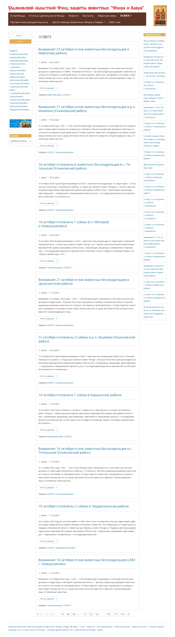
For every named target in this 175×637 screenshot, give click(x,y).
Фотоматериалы (105, 626)
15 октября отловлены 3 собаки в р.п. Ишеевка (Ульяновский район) (86, 339)
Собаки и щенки (156, 626)
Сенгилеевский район (20, 83)
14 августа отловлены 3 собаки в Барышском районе (154, 189)
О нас (82, 626)
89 (74, 614)
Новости (73, 15)
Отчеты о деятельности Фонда (47, 15)
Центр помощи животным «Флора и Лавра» (77, 22)
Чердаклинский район (65, 547)
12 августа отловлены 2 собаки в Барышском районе (154, 297)
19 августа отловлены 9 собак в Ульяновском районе (154, 126)
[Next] (128, 614)
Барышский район (55, 436)
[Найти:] (20, 35)
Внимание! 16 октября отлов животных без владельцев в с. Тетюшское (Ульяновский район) (85, 450)
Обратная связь (107, 15)
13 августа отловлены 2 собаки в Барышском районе (154, 256)
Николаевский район (19, 80)
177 (115, 614)
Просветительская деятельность (29, 22)
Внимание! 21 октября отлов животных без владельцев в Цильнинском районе (83, 281)
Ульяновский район (64, 152)
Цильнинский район (64, 325)
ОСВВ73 (125, 15)
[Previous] (38, 614)
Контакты (88, 15)
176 (108, 614)
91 (85, 614)
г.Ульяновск (15, 67)
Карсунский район (18, 70)
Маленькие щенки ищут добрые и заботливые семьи (154, 98)
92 (91, 614)
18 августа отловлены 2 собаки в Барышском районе (154, 155)
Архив (100, 630)
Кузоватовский (17, 73)
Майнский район (54, 94)
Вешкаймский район (19, 60)
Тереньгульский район (20, 99)
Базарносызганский (19, 54)
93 (97, 614)
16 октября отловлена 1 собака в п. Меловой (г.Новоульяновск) (73, 224)
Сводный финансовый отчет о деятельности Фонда (71, 630)
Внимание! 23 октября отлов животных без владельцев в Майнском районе (83, 51)
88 (68, 614)
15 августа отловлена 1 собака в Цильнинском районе (154, 177)
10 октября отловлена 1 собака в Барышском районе (80, 395)
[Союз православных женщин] (20, 127)
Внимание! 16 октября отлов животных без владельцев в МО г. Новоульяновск (86, 562)
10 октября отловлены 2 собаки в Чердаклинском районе (83, 506)
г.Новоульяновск (54, 267)
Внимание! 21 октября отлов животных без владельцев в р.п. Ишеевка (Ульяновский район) (87, 109)
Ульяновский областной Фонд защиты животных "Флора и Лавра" (76, 8)
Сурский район (16, 96)
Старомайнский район (20, 93)
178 (122, 614)
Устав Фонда (17, 15)
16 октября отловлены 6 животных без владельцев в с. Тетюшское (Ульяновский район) (84, 166)
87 (63, 614)
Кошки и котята (139, 626)
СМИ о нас (114, 22)
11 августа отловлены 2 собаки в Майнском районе (154, 285)
